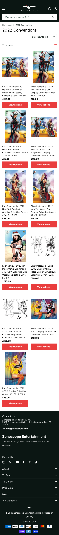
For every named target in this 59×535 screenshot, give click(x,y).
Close (29, 469)
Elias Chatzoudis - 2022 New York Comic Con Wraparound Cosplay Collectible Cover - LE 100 (43, 151)
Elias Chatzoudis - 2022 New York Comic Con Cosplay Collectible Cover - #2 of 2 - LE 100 (15, 210)
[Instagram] (3, 462)
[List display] (55, 45)
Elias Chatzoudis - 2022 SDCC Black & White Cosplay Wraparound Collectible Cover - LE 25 (13, 333)
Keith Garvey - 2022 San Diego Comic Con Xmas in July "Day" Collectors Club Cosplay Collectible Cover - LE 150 (15, 272)
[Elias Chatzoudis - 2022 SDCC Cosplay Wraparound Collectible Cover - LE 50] (44, 308)
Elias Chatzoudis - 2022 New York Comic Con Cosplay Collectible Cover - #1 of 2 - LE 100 (43, 91)
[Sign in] (49, 8)
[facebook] (23, 462)
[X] (30, 462)
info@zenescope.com (17, 428)
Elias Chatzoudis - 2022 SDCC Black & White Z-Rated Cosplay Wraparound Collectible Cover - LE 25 (44, 270)
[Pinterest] (10, 462)
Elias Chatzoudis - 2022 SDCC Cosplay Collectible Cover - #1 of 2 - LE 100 (14, 391)
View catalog (4, 8)
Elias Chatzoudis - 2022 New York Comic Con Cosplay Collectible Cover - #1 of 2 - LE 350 (15, 151)
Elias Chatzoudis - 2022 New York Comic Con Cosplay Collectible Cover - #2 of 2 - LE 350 (43, 210)
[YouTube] (17, 462)
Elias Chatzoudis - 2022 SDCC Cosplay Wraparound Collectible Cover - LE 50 (44, 331)
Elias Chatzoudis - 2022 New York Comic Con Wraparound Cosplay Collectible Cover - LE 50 (14, 91)
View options (15, 105)
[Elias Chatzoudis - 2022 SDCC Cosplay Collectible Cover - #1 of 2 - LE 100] (15, 368)
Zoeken (53, 17)
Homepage (7, 25)
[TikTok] (36, 462)
